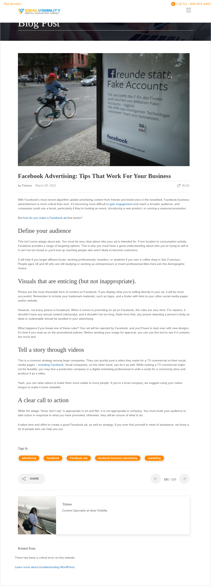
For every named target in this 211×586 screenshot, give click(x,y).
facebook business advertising (117, 458)
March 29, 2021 (45, 185)
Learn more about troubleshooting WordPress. (45, 567)
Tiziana (27, 185)
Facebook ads (79, 458)
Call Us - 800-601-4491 (193, 4)
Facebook (53, 458)
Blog (186, 185)
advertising (29, 458)
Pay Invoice (12, 4)
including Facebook (50, 364)
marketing (154, 458)
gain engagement (121, 204)
